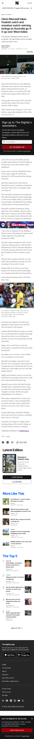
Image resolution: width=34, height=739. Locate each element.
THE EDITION (6, 668)
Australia (9, 605)
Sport (3, 14)
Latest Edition (17, 477)
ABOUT (4, 671)
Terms (19, 151)
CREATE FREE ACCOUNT (17, 730)
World (8, 569)
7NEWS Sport (24, 431)
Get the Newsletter (17, 147)
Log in (29, 3)
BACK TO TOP (15, 628)
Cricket (8, 14)
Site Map (5, 695)
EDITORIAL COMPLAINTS (10, 681)
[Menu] (2, 3)
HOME (4, 665)
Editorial (8, 581)
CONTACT (5, 675)
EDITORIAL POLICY (8, 678)
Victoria (8, 593)
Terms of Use (6, 692)
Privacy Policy (27, 151)
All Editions (17, 482)
